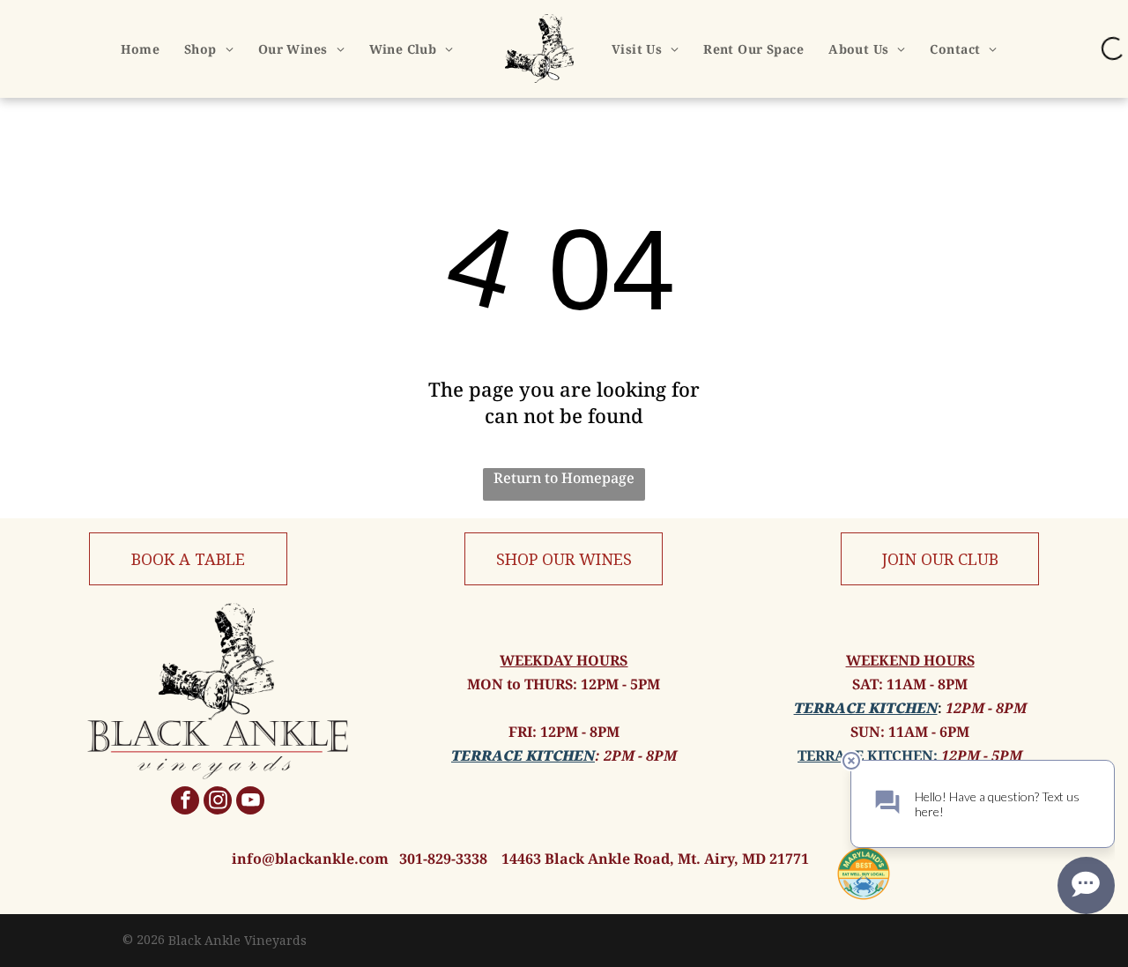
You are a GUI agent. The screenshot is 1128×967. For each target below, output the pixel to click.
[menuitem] (140, 48)
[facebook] (185, 802)
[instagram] (218, 802)
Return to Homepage (564, 477)
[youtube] (250, 802)
